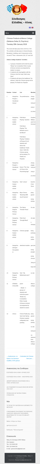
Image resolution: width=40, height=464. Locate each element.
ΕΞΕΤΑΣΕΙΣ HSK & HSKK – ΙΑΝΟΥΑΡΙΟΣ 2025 (20, 376)
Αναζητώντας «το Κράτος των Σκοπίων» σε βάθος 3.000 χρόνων (13, 358)
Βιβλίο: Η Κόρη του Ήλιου (14, 421)
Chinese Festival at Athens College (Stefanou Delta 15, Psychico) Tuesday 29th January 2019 (19, 41)
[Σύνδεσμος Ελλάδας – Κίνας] (17, 9)
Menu (7, 33)
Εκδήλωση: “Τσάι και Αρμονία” (15, 430)
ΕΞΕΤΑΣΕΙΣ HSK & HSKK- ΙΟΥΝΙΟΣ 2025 (18, 372)
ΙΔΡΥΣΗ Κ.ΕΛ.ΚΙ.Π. (12, 425)
